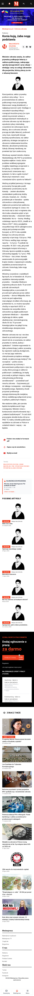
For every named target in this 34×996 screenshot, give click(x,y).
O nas (4, 948)
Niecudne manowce (9, 574)
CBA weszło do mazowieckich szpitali (15, 869)
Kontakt (4, 961)
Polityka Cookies (7, 958)
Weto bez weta (7, 524)
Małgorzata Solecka (14, 45)
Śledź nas (6, 965)
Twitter (4, 970)
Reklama (5, 953)
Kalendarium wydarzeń (9, 936)
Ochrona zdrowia (20, 29)
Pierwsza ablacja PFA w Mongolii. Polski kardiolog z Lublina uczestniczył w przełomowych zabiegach (16, 817)
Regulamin (5, 663)
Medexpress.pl (7, 29)
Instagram (5, 975)
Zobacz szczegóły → (9, 491)
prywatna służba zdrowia (12, 468)
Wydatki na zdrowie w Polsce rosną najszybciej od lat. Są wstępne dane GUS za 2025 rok (16, 844)
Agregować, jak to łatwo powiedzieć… (15, 625)
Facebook (5, 973)
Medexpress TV (7, 938)
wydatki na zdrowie (22, 466)
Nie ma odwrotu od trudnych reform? (15, 599)
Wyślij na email (12, 453)
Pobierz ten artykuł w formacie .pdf (18, 440)
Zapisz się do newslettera (16, 447)
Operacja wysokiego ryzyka (11, 549)
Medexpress (7, 931)
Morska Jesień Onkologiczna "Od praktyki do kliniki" (14, 484)
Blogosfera (5, 944)
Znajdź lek (5, 941)
